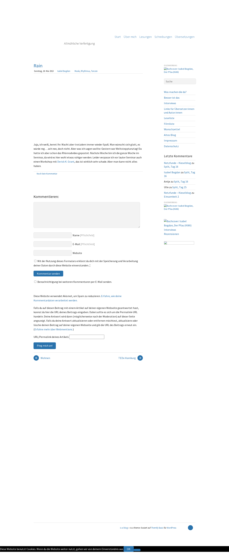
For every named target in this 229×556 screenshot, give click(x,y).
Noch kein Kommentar (47, 173)
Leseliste (169, 118)
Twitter (4, 553)
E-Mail (76, 244)
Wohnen (42, 358)
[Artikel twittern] (141, 174)
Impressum (170, 140)
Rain (38, 66)
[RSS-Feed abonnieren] (185, 528)
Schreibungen (163, 37)
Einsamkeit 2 (171, 196)
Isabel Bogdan (63, 71)
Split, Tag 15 (179, 187)
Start (118, 37)
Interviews (170, 103)
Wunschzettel (172, 129)
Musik (77, 71)
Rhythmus (85, 71)
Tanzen (94, 71)
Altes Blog (170, 135)
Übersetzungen (184, 37)
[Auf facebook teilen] (137, 174)
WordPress (171, 527)
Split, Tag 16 (171, 166)
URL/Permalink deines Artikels (51, 337)
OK (128, 549)
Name (76, 235)
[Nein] (137, 550)
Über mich (130, 37)
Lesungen (145, 37)
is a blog (71, 28)
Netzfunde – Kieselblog (177, 163)
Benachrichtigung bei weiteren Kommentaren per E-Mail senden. (74, 281)
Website (77, 253)
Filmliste (169, 123)
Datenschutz (171, 146)
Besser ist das (172, 97)
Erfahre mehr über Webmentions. (54, 329)
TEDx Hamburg (129, 358)
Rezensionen (171, 234)
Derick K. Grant (65, 161)
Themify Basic (157, 527)
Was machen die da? (175, 92)
